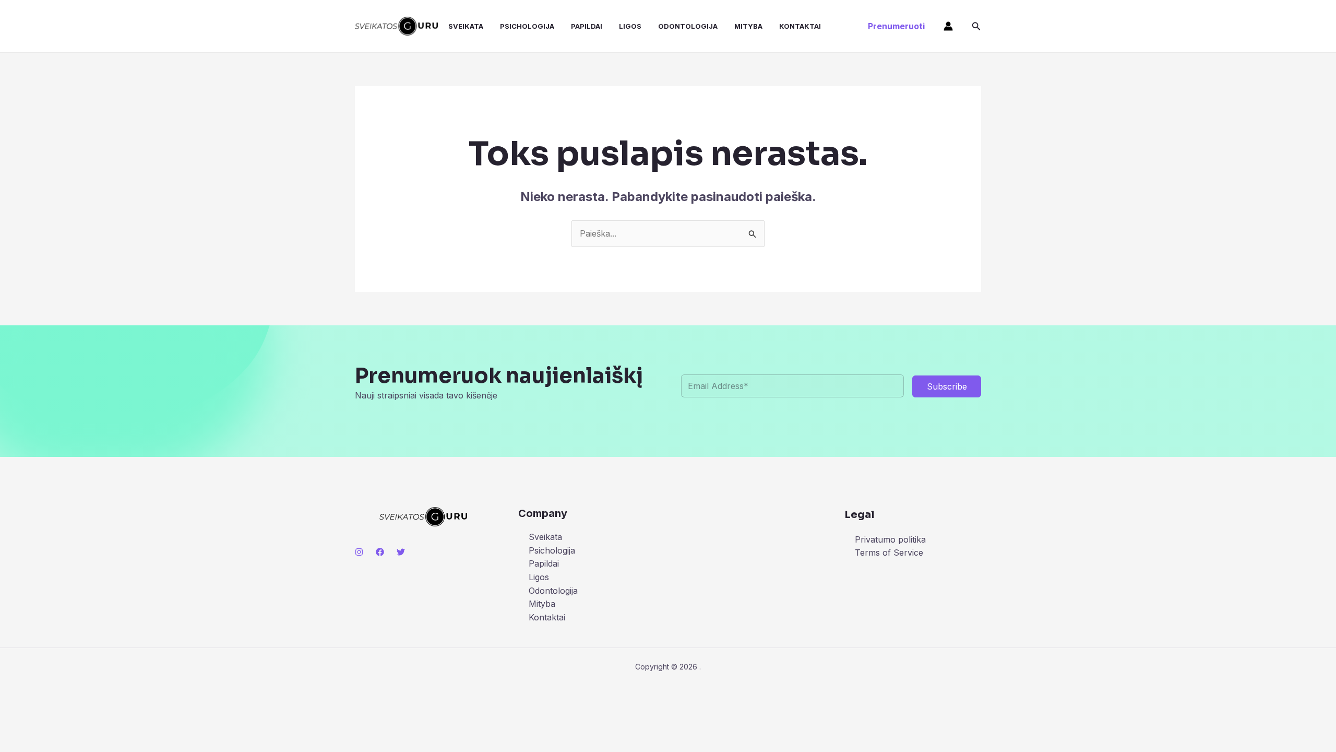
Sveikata (465, 26)
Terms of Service (889, 552)
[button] (896, 26)
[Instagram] (359, 552)
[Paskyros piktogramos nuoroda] (948, 26)
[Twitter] (401, 552)
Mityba (748, 26)
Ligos (630, 26)
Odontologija (688, 26)
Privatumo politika (890, 539)
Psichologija (527, 26)
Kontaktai (800, 26)
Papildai (586, 26)
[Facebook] (380, 552)
